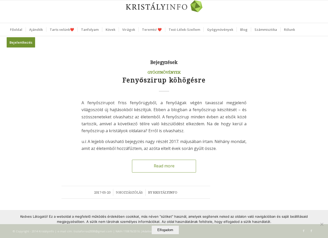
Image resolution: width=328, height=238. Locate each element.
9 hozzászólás (129, 192)
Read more (164, 166)
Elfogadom (165, 230)
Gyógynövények (164, 72)
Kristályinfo (165, 192)
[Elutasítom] (321, 224)
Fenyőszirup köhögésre (164, 80)
